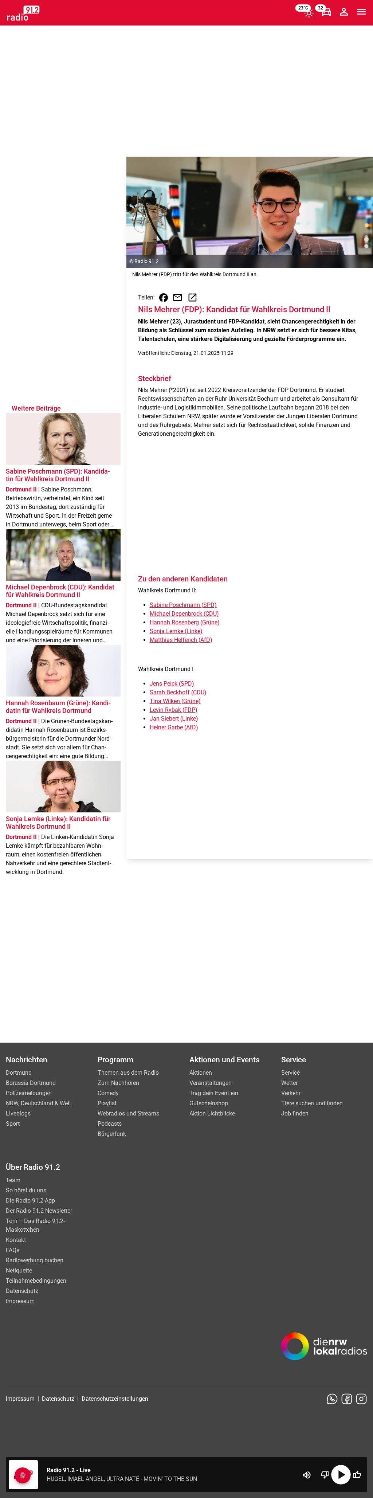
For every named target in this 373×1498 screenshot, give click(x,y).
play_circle (341, 1474)
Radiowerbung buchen (34, 1260)
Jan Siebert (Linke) (174, 718)
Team (13, 1180)
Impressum (20, 1301)
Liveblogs (18, 1113)
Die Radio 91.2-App (30, 1200)
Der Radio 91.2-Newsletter (39, 1210)
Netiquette (19, 1270)
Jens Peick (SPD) (172, 683)
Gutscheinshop (208, 1103)
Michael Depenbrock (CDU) (184, 613)
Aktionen (200, 1072)
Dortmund (19, 1072)
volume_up (307, 1475)
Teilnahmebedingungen (36, 1280)
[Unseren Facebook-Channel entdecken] (347, 1399)
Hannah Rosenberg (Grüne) (185, 622)
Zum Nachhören (118, 1082)
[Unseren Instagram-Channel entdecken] (361, 1399)
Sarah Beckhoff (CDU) (178, 692)
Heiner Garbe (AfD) (174, 727)
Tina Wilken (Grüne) (175, 701)
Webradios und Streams (128, 1113)
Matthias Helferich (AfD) (181, 639)
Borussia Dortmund (31, 1082)
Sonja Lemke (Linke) (176, 631)
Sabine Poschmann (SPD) (183, 604)
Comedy (108, 1093)
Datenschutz (22, 1290)
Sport (13, 1123)
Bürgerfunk (112, 1133)
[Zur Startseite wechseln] (23, 13)
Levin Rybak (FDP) (173, 709)
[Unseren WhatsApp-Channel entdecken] (332, 1399)
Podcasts (110, 1123)
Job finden (295, 1113)
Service (290, 1072)
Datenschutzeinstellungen (115, 1398)
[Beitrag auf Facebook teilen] (163, 297)
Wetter (289, 1082)
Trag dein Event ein (213, 1093)
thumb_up (357, 1474)
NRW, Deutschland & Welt (38, 1103)
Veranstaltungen (210, 1082)
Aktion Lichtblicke (212, 1113)
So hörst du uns (26, 1190)
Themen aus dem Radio (128, 1072)
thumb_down (325, 1474)
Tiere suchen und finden (312, 1103)
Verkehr (291, 1093)
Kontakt (16, 1239)
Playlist (107, 1103)
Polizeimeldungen (29, 1093)
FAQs (12, 1250)
